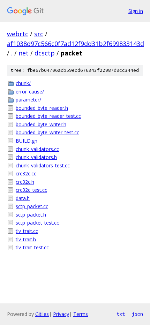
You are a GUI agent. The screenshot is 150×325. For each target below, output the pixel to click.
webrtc (17, 34)
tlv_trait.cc (27, 231)
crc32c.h (25, 182)
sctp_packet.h (31, 214)
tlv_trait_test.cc (32, 247)
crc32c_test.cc (31, 190)
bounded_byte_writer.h (41, 124)
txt (121, 314)
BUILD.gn (26, 140)
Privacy (61, 314)
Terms (80, 314)
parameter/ (28, 99)
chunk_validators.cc (37, 149)
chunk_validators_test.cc (43, 165)
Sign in (135, 11)
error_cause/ (30, 91)
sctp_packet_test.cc (37, 222)
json (137, 314)
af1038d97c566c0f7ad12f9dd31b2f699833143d (75, 43)
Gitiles (42, 314)
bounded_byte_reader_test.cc (48, 116)
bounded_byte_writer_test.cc (47, 132)
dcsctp (45, 53)
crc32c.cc (26, 173)
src (38, 34)
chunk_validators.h (36, 157)
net (23, 53)
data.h (23, 198)
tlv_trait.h (26, 239)
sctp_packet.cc (32, 206)
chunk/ (23, 83)
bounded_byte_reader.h (42, 108)
